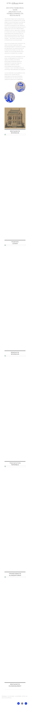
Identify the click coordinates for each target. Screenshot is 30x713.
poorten (15, 242)
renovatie (15, 352)
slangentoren (15, 575)
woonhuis (15, 133)
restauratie (15, 131)
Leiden (15, 243)
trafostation (15, 463)
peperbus (15, 465)
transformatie (15, 573)
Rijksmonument (15, 686)
